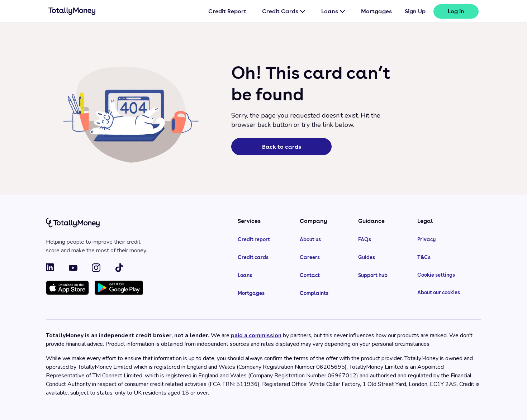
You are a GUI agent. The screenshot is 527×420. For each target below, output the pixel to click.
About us (310, 239)
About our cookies (438, 292)
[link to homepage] (72, 13)
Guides (366, 257)
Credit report (254, 239)
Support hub (373, 275)
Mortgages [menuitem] (376, 11)
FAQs (364, 239)
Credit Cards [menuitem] (280, 11)
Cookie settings (436, 275)
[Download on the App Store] (67, 288)
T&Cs (424, 257)
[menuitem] (456, 11)
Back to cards (281, 146)
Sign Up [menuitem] (415, 11)
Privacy (426, 239)
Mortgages (251, 293)
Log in (456, 11)
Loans (245, 275)
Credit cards (253, 257)
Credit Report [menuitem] (227, 11)
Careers (310, 257)
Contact (310, 275)
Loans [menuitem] (329, 11)
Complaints (314, 293)
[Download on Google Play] (119, 288)
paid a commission (256, 335)
